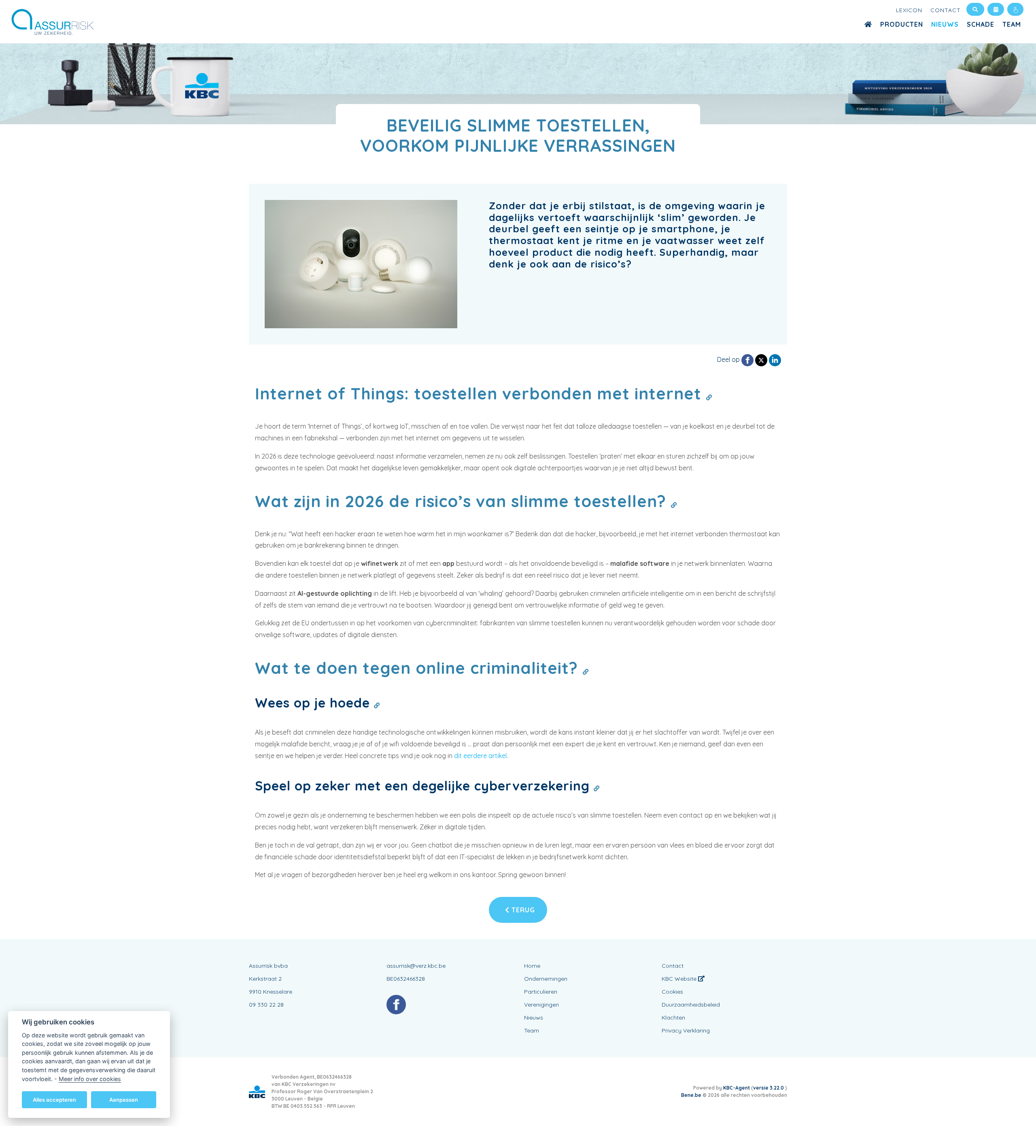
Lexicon (909, 10)
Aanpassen (123, 1099)
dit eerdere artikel (480, 756)
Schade (980, 24)
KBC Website (680, 978)
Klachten (673, 1017)
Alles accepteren (54, 1099)
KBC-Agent (736, 1088)
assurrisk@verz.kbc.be (416, 965)
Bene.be (691, 1095)
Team (1011, 24)
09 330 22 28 (266, 1004)
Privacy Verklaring (686, 1030)
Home (532, 965)
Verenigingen (541, 1004)
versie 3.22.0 (769, 1088)
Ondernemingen (545, 978)
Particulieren (540, 991)
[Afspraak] (995, 9)
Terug (522, 910)
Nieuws (945, 24)
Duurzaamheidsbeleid (691, 1004)
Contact (945, 10)
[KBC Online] (1015, 9)
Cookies (672, 991)
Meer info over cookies (90, 1078)
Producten (901, 24)
